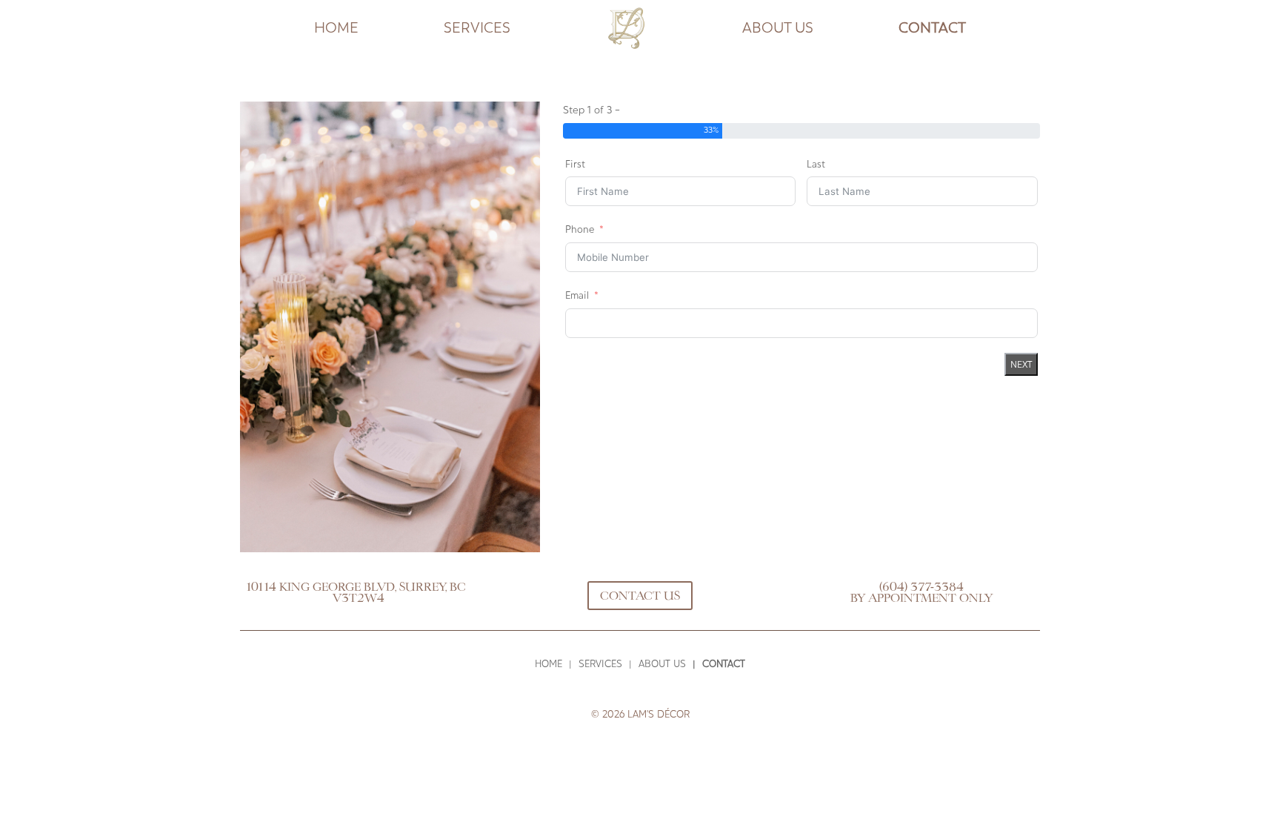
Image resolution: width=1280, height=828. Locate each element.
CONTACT (932, 28)
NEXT (1021, 364)
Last (816, 164)
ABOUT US (777, 28)
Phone (579, 229)
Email (577, 295)
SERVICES (477, 28)
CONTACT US (640, 596)
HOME (336, 28)
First (575, 164)
